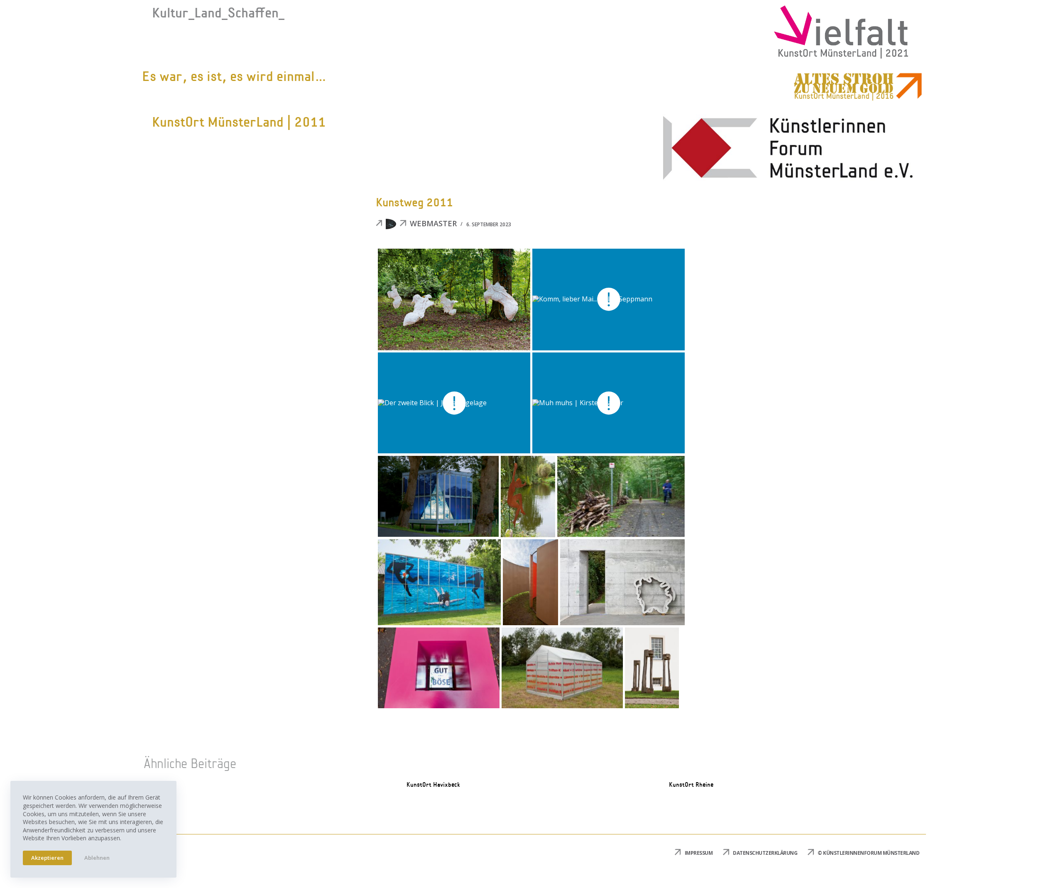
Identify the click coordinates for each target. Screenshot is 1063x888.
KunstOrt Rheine (691, 785)
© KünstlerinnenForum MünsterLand (868, 852)
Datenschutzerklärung (765, 852)
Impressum (699, 852)
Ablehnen (97, 857)
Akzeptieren (47, 857)
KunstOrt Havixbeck (433, 785)
